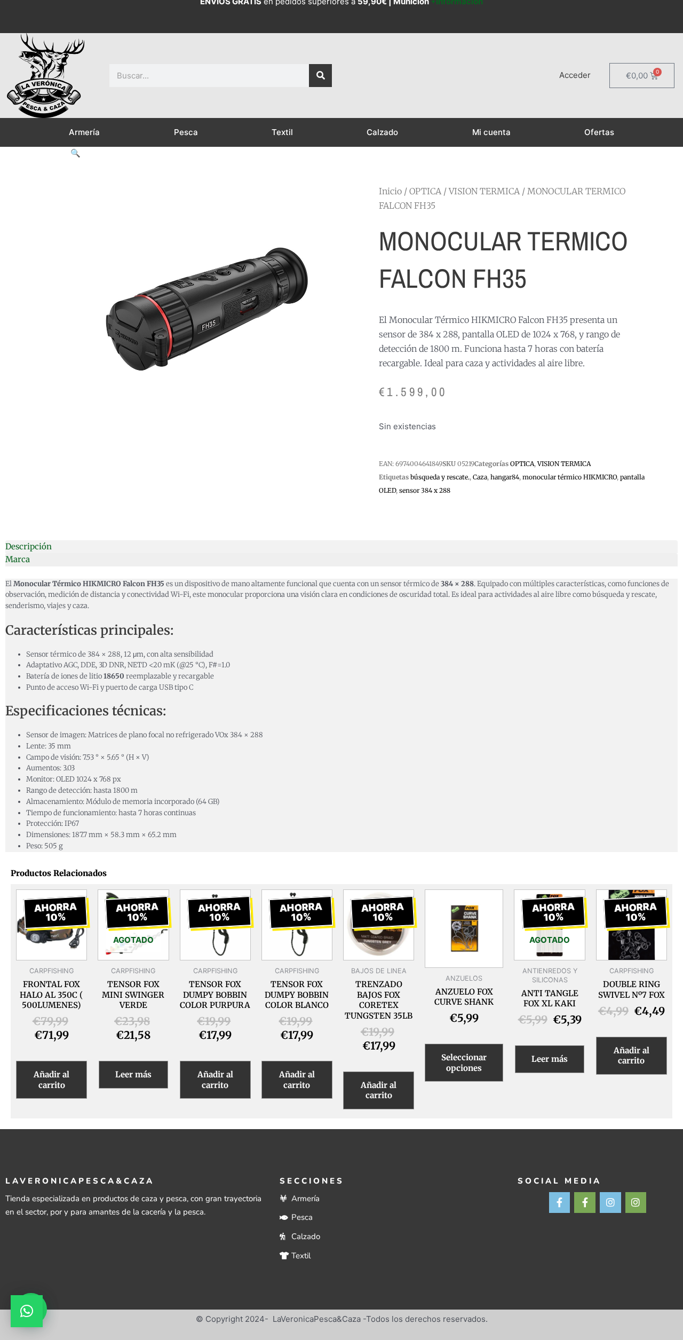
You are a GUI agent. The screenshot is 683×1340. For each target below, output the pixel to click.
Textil (282, 132)
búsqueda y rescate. (440, 477)
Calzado (382, 132)
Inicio (390, 191)
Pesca (186, 132)
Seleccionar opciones (464, 1062)
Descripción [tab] (28, 546)
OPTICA (425, 191)
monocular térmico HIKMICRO (569, 477)
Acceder (575, 75)
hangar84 (504, 477)
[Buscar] (320, 75)
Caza (480, 477)
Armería (84, 132)
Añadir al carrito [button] (51, 1079)
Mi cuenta (491, 132)
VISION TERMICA (484, 191)
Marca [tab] (17, 559)
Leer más (133, 1074)
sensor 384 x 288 (424, 490)
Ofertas (599, 132)
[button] (75, 153)
